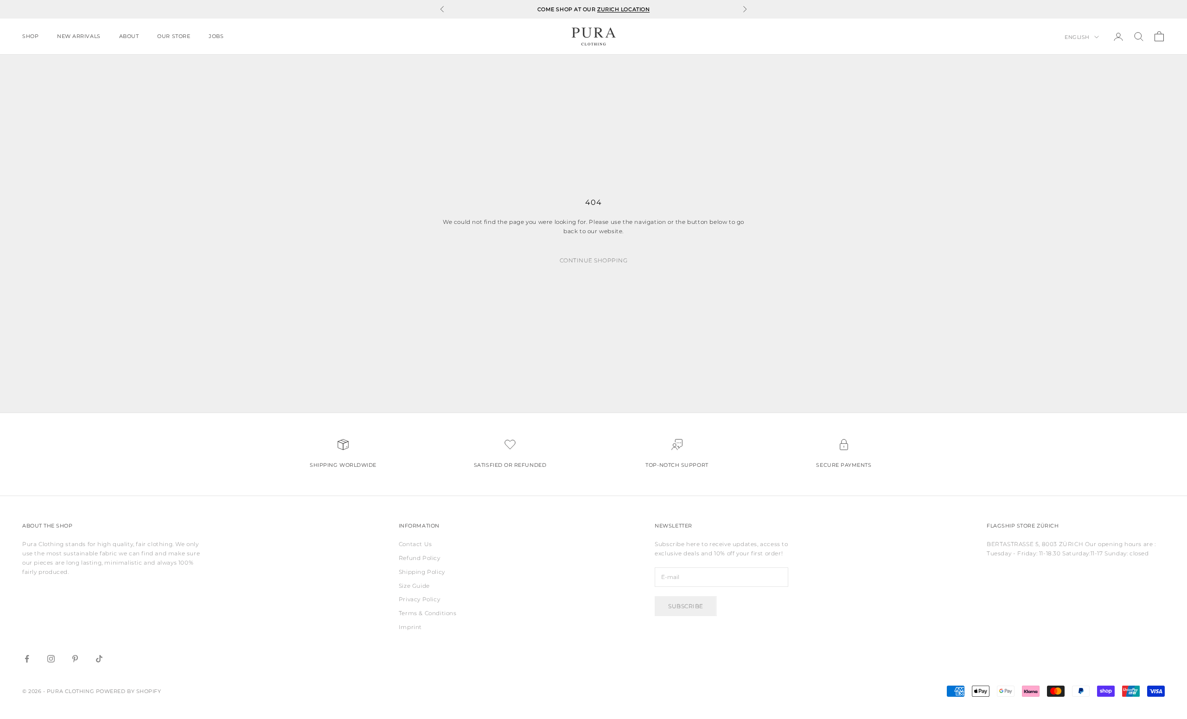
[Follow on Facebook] (27, 658)
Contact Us (415, 544)
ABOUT (129, 36)
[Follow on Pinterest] (75, 658)
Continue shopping (593, 260)
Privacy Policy (419, 599)
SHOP (30, 36)
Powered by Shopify (128, 691)
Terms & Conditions (428, 613)
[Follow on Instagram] (51, 658)
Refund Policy (419, 557)
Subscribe (685, 606)
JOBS (216, 36)
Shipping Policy (422, 571)
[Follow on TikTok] (99, 658)
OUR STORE (173, 36)
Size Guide (414, 585)
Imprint (410, 627)
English (1077, 37)
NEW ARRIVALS (78, 36)
